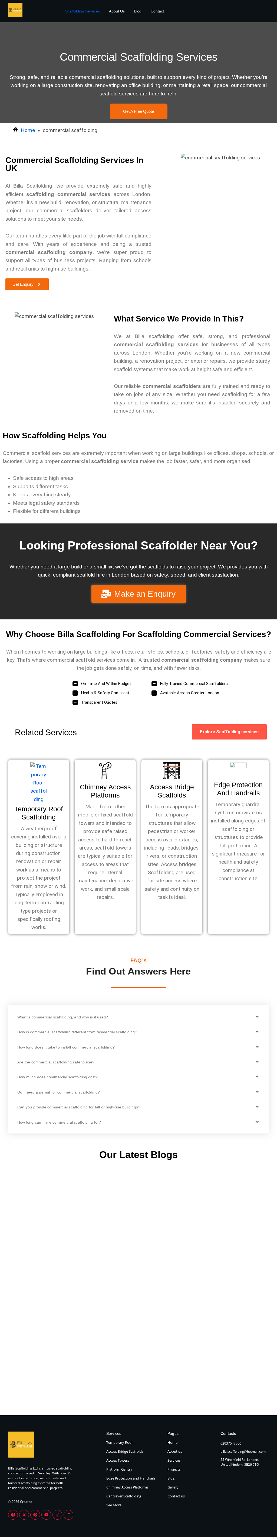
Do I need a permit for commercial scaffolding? (58, 1092)
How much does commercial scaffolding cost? (57, 1077)
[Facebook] (13, 1515)
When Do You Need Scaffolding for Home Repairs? (42, 1254)
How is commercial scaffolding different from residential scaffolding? (77, 1032)
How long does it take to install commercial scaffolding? (66, 1047)
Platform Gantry (119, 1469)
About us (174, 1451)
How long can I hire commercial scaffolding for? (59, 1122)
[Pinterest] (35, 1515)
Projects (173, 1469)
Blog (137, 11)
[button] (138, 1016)
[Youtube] (46, 1515)
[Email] (262, 1489)
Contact (157, 11)
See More (113, 1505)
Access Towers (117, 1460)
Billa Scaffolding (30, 1236)
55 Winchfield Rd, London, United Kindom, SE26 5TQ (239, 1462)
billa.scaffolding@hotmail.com (243, 1451)
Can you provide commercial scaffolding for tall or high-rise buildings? (78, 1107)
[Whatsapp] (262, 1472)
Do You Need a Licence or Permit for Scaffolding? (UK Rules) (231, 1259)
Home (172, 1442)
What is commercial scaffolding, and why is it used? (62, 1017)
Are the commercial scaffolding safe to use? (56, 1062)
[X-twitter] (24, 1515)
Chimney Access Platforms (127, 1487)
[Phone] (262, 1455)
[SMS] (262, 1506)
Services (173, 1460)
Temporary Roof (119, 1442)
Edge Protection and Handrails (130, 1478)
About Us (117, 11)
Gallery (173, 1487)
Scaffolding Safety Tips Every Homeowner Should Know (136, 1259)
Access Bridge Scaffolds (124, 1451)
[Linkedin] (68, 1515)
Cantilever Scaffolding (123, 1496)
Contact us (176, 1496)
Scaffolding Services (82, 11)
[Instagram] (57, 1515)
